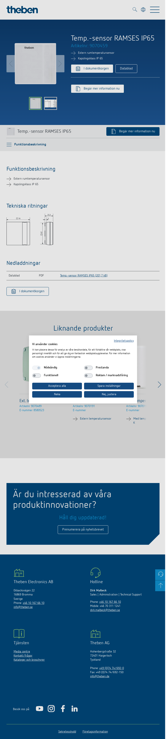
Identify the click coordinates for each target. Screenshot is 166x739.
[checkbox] (36, 368)
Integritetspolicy (124, 340)
